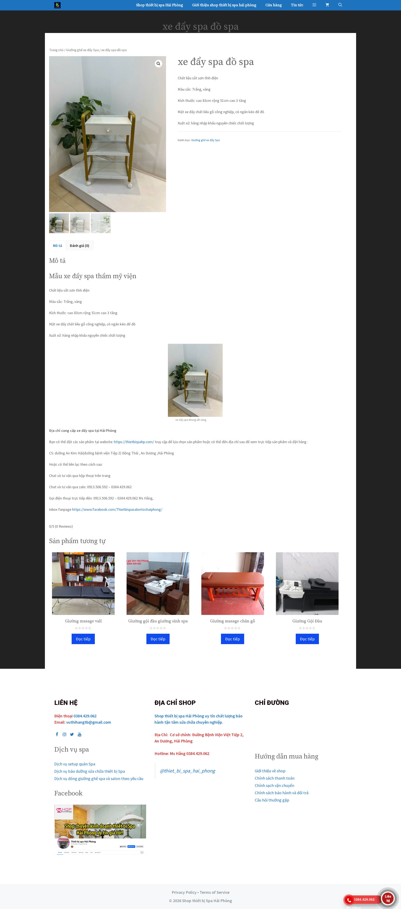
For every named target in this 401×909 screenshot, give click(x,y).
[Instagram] (64, 734)
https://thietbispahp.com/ (134, 441)
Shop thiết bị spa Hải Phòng (159, 5)
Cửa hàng (273, 5)
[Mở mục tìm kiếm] (340, 5)
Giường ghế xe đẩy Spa (82, 50)
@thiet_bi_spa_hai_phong (187, 770)
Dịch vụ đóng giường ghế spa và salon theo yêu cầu (98, 778)
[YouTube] (79, 734)
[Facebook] (56, 734)
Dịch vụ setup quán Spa (74, 763)
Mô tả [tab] (57, 245)
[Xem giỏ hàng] (327, 5)
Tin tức (297, 5)
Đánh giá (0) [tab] (79, 245)
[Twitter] (71, 734)
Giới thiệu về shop (270, 770)
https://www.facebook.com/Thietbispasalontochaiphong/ (116, 509)
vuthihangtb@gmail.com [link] (88, 722)
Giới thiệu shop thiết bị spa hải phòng (224, 5)
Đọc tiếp (83, 638)
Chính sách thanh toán (274, 778)
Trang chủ (56, 50)
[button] (314, 5)
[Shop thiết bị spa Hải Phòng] (58, 5)
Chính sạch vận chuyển (274, 785)
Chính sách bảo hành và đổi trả (281, 792)
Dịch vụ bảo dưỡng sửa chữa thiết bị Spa (89, 771)
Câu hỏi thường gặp (272, 800)
